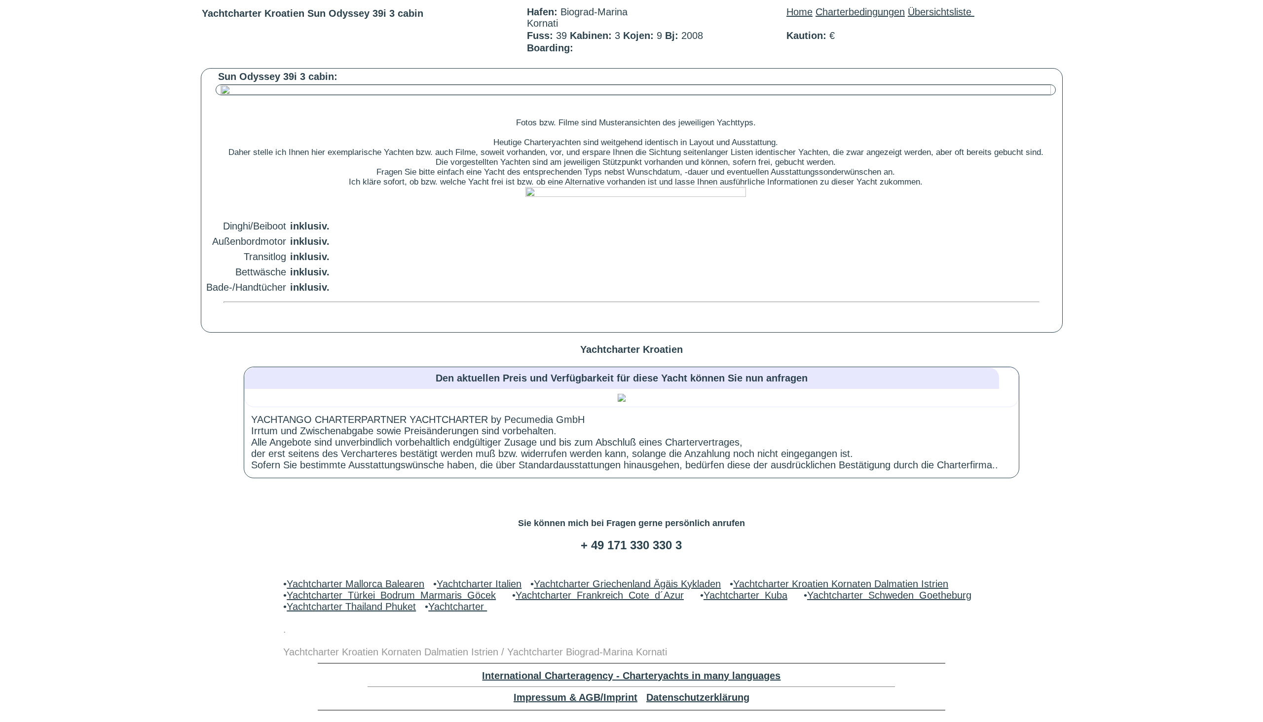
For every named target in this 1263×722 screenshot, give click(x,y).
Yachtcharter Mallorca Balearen (355, 583)
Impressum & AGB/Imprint (575, 697)
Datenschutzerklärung (697, 697)
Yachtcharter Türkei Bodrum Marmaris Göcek (391, 595)
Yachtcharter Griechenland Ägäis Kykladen (627, 583)
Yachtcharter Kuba (745, 595)
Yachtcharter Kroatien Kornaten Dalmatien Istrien (840, 583)
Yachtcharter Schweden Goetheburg (889, 595)
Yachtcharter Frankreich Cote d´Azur (600, 595)
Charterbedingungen (860, 11)
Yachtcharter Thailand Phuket (351, 606)
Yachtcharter (457, 606)
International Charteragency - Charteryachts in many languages (631, 675)
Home (799, 11)
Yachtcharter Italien (479, 583)
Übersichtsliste (941, 11)
